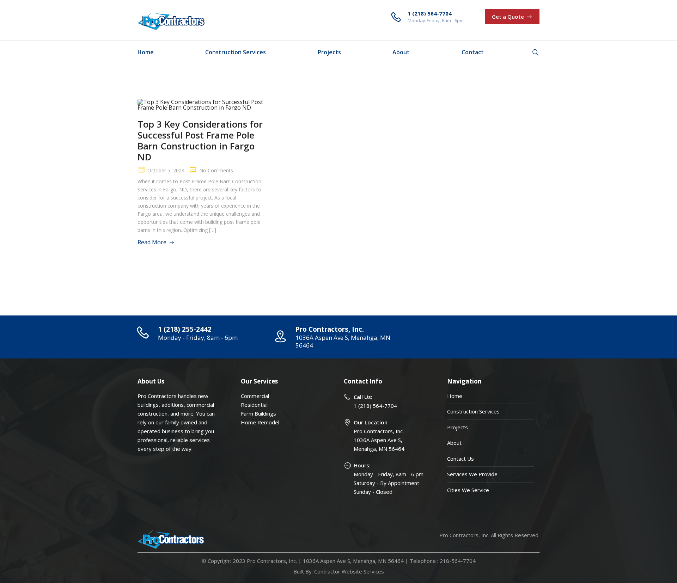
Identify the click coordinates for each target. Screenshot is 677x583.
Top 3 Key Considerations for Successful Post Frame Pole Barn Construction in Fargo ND (200, 140)
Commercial (255, 395)
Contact (473, 52)
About (401, 52)
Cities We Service (468, 489)
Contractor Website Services (349, 571)
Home (146, 52)
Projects (329, 52)
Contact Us (460, 458)
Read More (152, 242)
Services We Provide (472, 474)
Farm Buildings (258, 413)
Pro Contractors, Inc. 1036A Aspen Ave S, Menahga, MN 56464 (379, 440)
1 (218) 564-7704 (375, 405)
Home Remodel (260, 422)
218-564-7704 (458, 560)
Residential (254, 404)
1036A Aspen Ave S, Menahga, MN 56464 (353, 560)
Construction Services (235, 52)
